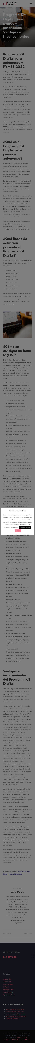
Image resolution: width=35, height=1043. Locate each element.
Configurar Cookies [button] (25, 527)
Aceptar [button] (18, 531)
